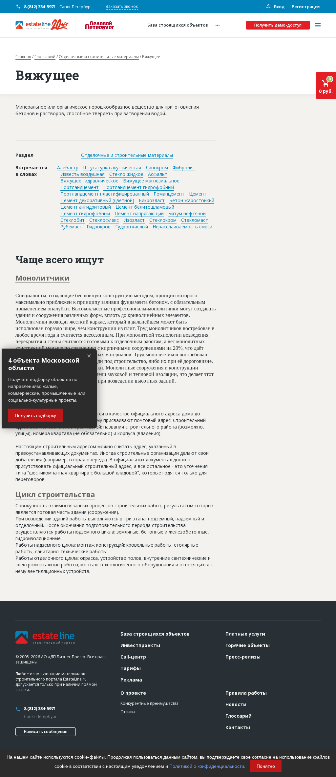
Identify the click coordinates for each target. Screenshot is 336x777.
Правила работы (246, 693)
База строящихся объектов (155, 634)
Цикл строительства (55, 494)
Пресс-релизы (243, 657)
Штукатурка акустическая (112, 167)
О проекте (133, 693)
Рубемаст (71, 226)
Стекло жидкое (126, 174)
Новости (235, 704)
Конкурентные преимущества (149, 703)
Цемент (197, 194)
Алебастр (67, 167)
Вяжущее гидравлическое (89, 181)
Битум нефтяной (187, 213)
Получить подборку (35, 415)
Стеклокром (163, 220)
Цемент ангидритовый (85, 207)
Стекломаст (194, 220)
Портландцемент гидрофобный (138, 187)
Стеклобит (72, 220)
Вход (278, 7)
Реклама (131, 680)
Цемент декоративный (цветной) (97, 200)
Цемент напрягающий (139, 213)
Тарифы (130, 668)
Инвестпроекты (140, 645)
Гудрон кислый (131, 226)
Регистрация (306, 7)
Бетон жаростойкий (191, 200)
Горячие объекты (247, 645)
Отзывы (127, 712)
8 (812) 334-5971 (40, 7)
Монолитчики (42, 278)
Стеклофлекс (104, 220)
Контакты (237, 727)
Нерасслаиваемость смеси (182, 226)
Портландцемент (79, 187)
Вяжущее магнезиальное (151, 181)
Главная (23, 56)
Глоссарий (44, 56)
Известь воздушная (82, 174)
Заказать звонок (122, 6)
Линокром (157, 167)
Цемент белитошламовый (145, 207)
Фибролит (184, 167)
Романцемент (169, 194)
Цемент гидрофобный (85, 213)
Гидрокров (99, 226)
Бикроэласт (152, 200)
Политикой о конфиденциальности (206, 766)
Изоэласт (134, 220)
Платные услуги (245, 634)
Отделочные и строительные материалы (99, 56)
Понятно (266, 766)
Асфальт (157, 174)
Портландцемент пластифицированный (104, 194)
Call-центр (133, 657)
